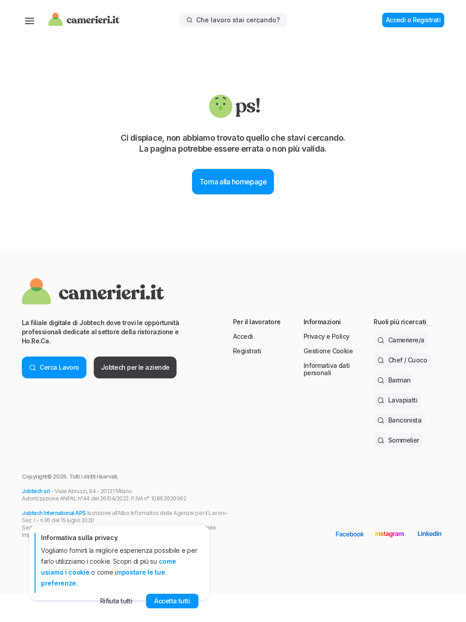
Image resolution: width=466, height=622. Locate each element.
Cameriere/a (406, 340)
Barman (399, 380)
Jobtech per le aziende (135, 367)
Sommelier (403, 440)
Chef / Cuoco (407, 360)
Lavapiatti (402, 400)
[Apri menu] (29, 20)
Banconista (404, 420)
